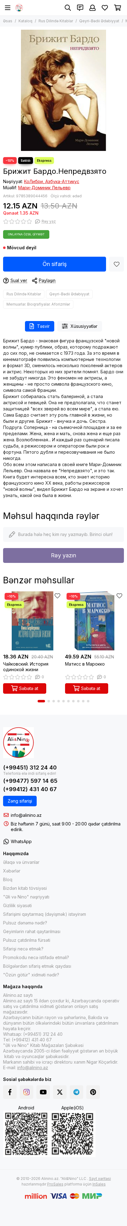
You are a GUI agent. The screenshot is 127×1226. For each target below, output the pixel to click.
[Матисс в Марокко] (94, 620)
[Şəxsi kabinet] (92, 7)
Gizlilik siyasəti (17, 905)
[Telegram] (76, 1092)
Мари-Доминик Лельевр (44, 187)
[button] (41, 701)
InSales (99, 1184)
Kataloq (25, 21)
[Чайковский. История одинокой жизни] (32, 620)
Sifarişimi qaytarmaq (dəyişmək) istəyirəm (44, 914)
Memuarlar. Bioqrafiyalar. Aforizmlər (38, 304)
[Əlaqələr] (80, 7)
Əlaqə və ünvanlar (21, 862)
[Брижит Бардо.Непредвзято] (63, 90)
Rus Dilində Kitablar (56, 21)
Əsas (7, 21)
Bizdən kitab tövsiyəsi (25, 888)
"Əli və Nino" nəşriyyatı (26, 896)
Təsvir (43, 326)
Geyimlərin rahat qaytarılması (31, 931)
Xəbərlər (11, 870)
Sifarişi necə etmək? (23, 948)
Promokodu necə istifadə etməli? (36, 957)
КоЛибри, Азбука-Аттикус (51, 181)
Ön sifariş (55, 264)
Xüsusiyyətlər (84, 326)
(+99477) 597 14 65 (30, 781)
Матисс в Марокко (85, 664)
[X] (60, 1092)
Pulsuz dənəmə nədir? (25, 922)
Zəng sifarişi (20, 801)
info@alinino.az (26, 815)
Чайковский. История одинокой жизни (25, 666)
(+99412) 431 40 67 (30, 789)
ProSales (55, 1184)
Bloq (7, 879)
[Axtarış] (68, 7)
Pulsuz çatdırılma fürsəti (26, 940)
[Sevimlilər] (116, 264)
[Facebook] (10, 1092)
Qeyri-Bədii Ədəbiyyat (99, 21)
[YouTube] (43, 1092)
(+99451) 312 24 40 (30, 767)
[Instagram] (26, 1092)
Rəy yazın (63, 555)
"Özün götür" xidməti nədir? (31, 974)
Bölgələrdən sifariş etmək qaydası (37, 966)
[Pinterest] (93, 1092)
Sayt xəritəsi (100, 1178)
